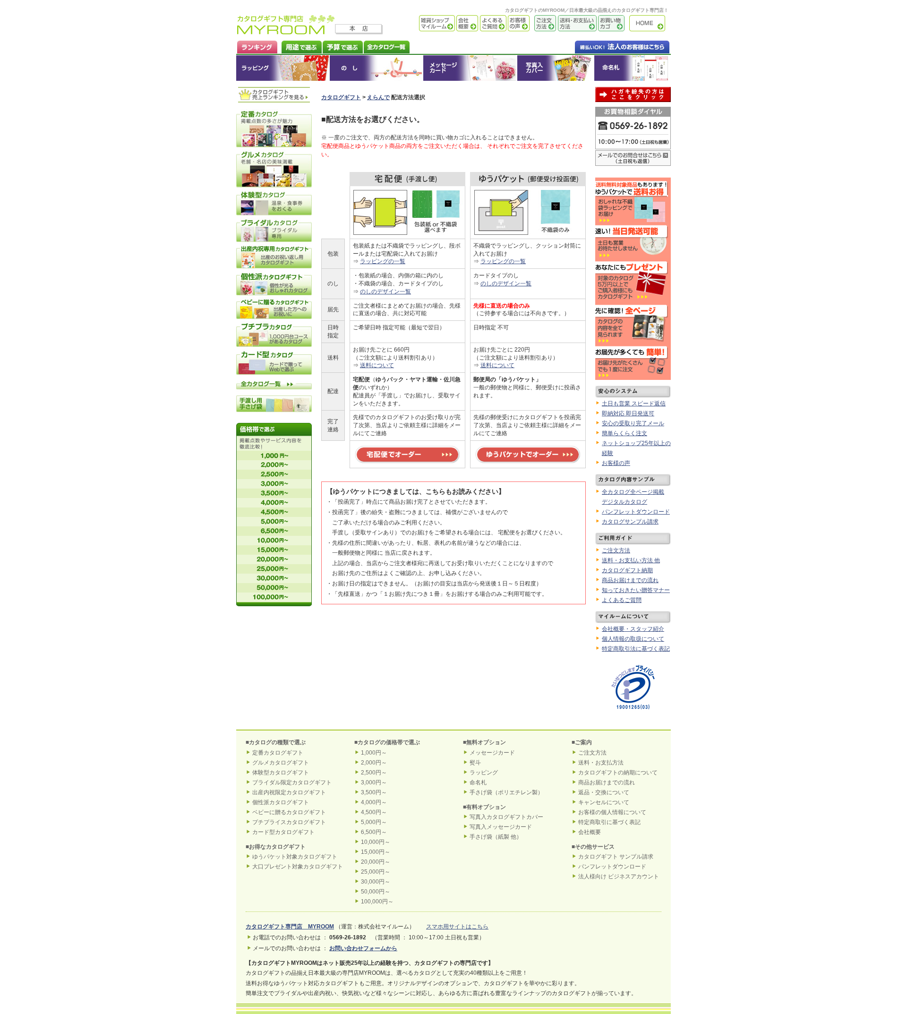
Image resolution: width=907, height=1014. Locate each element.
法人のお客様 (603, 46)
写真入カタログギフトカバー (506, 817)
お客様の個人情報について (612, 812)
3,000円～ (374, 782)
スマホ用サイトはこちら (457, 926)
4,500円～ (374, 812)
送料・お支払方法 (601, 762)
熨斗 (475, 762)
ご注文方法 (543, 23)
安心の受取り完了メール (633, 423)
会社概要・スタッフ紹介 (633, 629)
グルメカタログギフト (280, 762)
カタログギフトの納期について (618, 772)
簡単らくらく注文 (624, 433)
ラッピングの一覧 (382, 261)
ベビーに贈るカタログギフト (289, 812)
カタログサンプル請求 (630, 521)
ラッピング (283, 68)
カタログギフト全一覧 (386, 46)
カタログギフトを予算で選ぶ (342, 46)
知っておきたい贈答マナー (636, 590)
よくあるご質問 (492, 23)
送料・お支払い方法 (576, 23)
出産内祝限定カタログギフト (289, 792)
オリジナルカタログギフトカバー (555, 68)
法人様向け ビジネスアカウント (618, 876)
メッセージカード (470, 68)
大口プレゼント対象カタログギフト (297, 866)
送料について (377, 365)
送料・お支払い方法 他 (631, 560)
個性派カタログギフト (280, 802)
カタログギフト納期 (627, 570)
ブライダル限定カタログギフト (292, 782)
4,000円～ (374, 802)
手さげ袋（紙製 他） (496, 837)
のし (376, 68)
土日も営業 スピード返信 (634, 403)
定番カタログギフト (277, 752)
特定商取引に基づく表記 (609, 822)
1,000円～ (374, 752)
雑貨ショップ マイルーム (423, 23)
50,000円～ (375, 891)
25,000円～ (375, 871)
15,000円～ (375, 852)
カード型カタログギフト (283, 832)
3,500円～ (374, 792)
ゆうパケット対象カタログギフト (294, 856)
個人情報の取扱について (633, 639)
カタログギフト (649, 23)
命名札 (632, 68)
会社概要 (466, 23)
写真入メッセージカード (501, 827)
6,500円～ (374, 832)
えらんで (378, 97)
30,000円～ (375, 881)
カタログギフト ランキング (256, 46)
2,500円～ (374, 772)
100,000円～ (377, 901)
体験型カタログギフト (280, 772)
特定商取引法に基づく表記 (636, 648)
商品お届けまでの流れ (630, 580)
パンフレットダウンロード (636, 511)
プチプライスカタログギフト (289, 822)
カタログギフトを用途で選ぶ (299, 46)
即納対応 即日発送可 (628, 413)
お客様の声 (518, 23)
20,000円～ (375, 862)
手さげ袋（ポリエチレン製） (506, 792)
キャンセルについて (603, 802)
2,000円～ (374, 762)
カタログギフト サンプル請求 (615, 856)
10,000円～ (375, 842)
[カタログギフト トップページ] (286, 31)
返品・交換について (603, 792)
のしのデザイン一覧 (385, 291)
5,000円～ (374, 822)
